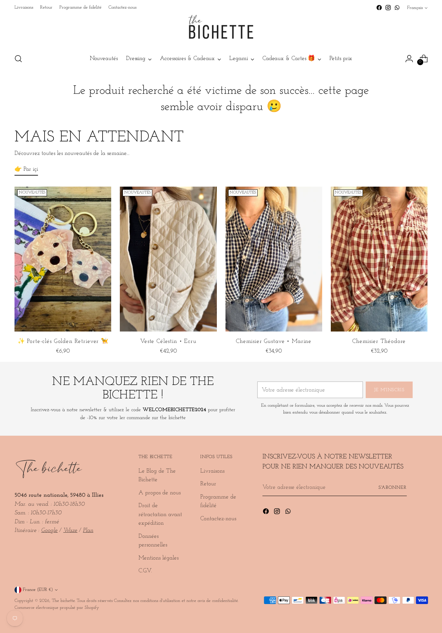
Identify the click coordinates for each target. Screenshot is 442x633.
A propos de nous (159, 493)
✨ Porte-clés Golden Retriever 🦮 (63, 341)
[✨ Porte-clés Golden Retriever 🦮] (63, 259)
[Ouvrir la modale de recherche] (18, 59)
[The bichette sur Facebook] (379, 7)
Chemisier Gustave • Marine (273, 341)
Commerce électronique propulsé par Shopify (57, 607)
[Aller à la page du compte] (409, 59)
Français (415, 8)
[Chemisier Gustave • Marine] (273, 259)
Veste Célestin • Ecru (168, 341)
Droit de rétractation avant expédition (160, 514)
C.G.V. (145, 571)
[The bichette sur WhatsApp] (397, 7)
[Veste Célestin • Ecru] (168, 259)
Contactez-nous (218, 519)
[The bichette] (221, 29)
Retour (208, 484)
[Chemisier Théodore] (379, 259)
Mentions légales (158, 558)
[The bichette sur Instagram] (388, 7)
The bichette (63, 601)
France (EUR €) (38, 589)
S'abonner (392, 487)
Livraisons (212, 471)
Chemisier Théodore (379, 341)
